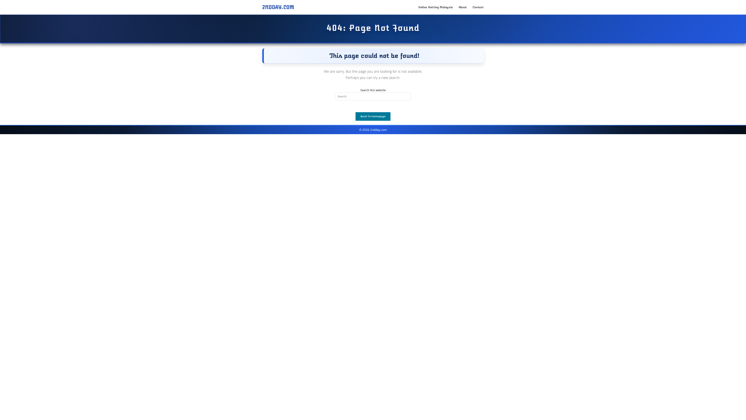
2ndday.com (278, 7)
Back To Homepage (373, 116)
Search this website (373, 90)
